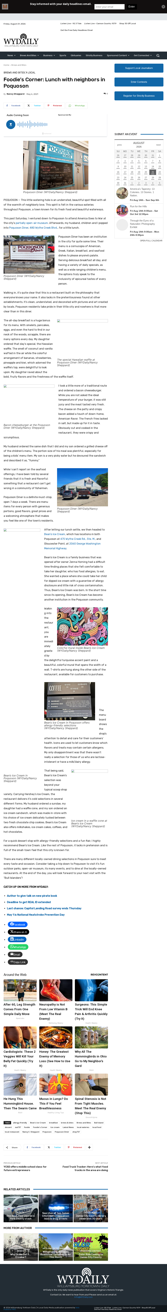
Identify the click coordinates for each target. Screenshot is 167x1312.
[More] (89, 1147)
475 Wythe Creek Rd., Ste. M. (77, 538)
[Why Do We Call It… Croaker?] (21, 1247)
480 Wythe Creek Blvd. (44, 227)
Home (6, 65)
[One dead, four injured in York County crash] (21, 1208)
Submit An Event (125, 134)
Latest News (68, 1127)
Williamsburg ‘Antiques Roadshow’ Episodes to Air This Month (55, 1254)
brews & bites (67, 1122)
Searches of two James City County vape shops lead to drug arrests (55, 1216)
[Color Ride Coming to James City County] (91, 1247)
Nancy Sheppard (15, 94)
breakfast (53, 1122)
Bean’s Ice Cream (54, 534)
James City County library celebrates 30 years (91, 1217)
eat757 (18, 1127)
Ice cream (55, 1127)
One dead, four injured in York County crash (21, 1217)
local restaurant (12, 1132)
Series (20, 1251)
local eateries (83, 1127)
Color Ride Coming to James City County (91, 1256)
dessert (8, 1127)
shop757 (76, 1132)
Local (31, 72)
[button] (158, 55)
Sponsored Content (90, 1251)
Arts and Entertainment (55, 1248)
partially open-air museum (32, 223)
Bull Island (98, 1122)
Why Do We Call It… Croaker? (20, 1256)
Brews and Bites (18, 65)
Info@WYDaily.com (83, 1297)
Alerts (20, 1212)
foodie (27, 1127)
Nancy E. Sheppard (31, 1132)
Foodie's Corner (40, 1127)
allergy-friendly (20, 1122)
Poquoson (47, 1132)
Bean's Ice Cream (38, 1122)
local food (96, 1127)
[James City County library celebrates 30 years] (91, 1208)
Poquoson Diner (18, 227)
